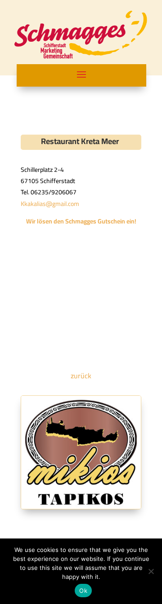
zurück (81, 375)
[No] (150, 571)
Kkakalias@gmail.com (50, 204)
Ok (83, 590)
